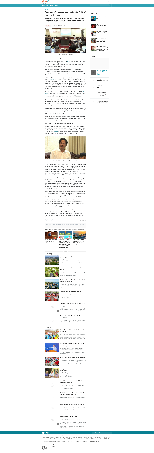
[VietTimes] (61, 259)
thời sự (72, 440)
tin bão (95, 437)
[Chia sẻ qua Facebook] (46, 220)
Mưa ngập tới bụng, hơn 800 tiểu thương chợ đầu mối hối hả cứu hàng (101, 40)
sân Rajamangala (57, 440)
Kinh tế (46, 9)
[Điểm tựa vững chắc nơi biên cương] (52, 420)
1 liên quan (66, 293)
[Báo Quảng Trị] (62, 418)
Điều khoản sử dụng (44, 447)
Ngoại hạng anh (99, 437)
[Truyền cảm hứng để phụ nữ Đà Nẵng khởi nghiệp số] (52, 409)
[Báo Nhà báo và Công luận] (61, 271)
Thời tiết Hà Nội (84, 441)
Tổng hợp (53, 446)
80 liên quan (67, 346)
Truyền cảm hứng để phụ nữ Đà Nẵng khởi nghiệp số (72, 404)
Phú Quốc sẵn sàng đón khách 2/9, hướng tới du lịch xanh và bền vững (78, 241)
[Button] (111, 5)
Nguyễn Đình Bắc (62, 438)
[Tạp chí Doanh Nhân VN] (97, 34)
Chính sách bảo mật (44, 448)
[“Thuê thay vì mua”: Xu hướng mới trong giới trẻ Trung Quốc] (52, 307)
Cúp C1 (44, 438)
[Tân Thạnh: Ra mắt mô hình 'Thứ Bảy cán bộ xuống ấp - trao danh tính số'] (52, 373)
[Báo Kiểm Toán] (46, 244)
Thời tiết (92, 438)
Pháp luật (52, 79)
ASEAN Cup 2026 (56, 438)
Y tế (65, 100)
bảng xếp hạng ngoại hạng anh (47, 441)
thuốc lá (53, 224)
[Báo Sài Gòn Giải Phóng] (98, 105)
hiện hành (81, 224)
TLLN (50, 224)
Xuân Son (96, 438)
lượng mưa (47, 438)
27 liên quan (103, 105)
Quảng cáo (43, 449)
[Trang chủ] (45, 2)
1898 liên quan (67, 259)
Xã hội (68, 61)
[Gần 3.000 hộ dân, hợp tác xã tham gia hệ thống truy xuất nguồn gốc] (52, 272)
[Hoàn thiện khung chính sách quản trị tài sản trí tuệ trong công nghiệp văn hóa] (52, 385)
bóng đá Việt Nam (45, 440)
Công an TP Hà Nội (102, 440)
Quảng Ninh (72, 441)
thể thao (100, 438)
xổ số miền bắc (88, 438)
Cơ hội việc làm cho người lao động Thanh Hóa (71, 291)
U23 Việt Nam (62, 437)
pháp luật (51, 438)
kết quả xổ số (82, 440)
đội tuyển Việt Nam (78, 441)
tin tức (104, 437)
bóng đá (54, 441)
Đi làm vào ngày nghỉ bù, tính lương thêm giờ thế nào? (72, 357)
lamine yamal (108, 437)
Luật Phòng (76, 224)
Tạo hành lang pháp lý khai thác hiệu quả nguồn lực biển (51, 241)
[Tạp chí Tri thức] (97, 27)
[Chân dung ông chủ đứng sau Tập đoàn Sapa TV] (93, 33)
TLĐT (68, 224)
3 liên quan (68, 372)
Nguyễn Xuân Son (96, 440)
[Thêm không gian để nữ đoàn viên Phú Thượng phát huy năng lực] (52, 334)
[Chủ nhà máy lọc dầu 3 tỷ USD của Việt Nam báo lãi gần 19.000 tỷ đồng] (52, 260)
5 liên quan (66, 317)
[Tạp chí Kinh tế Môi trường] (74, 244)
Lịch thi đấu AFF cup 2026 (73, 437)
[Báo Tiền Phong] (61, 317)
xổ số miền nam (63, 441)
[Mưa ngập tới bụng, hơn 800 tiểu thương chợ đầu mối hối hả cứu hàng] (93, 40)
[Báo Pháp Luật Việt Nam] (47, 25)
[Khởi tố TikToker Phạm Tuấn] (93, 87)
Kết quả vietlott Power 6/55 (82, 437)
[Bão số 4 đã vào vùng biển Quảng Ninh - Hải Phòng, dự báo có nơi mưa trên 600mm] (93, 72)
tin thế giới (58, 441)
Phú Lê (109, 438)
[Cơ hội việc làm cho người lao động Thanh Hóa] (52, 296)
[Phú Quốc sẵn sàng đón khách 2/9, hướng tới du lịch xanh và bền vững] (79, 235)
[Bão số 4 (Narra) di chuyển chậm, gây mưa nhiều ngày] (93, 80)
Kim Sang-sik (52, 437)
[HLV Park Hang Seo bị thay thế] (93, 18)
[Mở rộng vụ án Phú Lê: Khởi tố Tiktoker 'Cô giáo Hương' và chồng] (93, 94)
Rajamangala (57, 437)
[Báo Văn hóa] (61, 384)
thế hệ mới (72, 224)
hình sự (59, 195)
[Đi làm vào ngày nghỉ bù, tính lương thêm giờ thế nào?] (52, 361)
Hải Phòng (87, 440)
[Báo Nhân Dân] (61, 293)
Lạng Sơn (78, 438)
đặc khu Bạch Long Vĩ (46, 437)
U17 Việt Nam (51, 440)
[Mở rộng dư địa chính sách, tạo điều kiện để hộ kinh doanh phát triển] (52, 347)
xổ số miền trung (76, 440)
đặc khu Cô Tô (105, 438)
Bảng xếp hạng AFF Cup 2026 (65, 440)
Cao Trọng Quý (58, 224)
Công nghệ (56, 131)
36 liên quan (60, 25)
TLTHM (47, 224)
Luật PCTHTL (64, 224)
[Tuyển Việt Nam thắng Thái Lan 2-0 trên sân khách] (93, 26)
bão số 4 (67, 437)
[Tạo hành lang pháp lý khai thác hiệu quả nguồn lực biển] (51, 235)
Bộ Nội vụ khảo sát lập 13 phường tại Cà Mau (70, 315)
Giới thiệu (43, 446)
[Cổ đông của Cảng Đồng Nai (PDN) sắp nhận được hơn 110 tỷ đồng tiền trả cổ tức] (52, 284)
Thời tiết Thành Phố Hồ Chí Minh (71, 438)
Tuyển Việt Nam (90, 437)
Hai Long (91, 440)
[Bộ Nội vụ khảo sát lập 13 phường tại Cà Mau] (52, 320)
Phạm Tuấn (82, 438)
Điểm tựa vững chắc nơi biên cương (68, 416)
